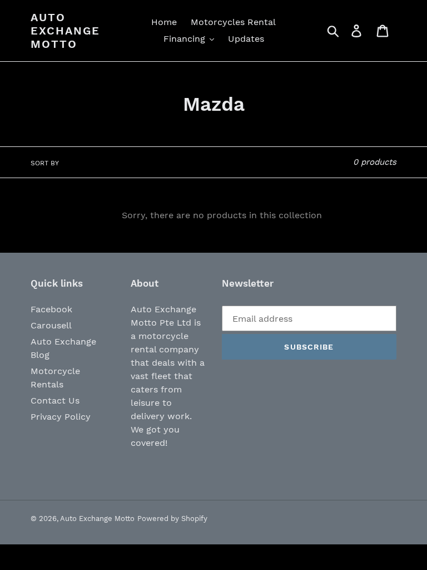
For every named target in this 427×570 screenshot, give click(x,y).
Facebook (51, 309)
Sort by (45, 163)
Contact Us (55, 400)
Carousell (51, 325)
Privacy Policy (61, 416)
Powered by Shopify (172, 518)
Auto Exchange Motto (65, 31)
